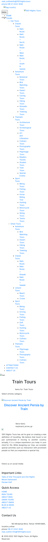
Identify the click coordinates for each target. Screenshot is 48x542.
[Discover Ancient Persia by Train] (16, 400)
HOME (8, 15)
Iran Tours (15, 21)
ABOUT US (10, 370)
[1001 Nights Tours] (32, 10)
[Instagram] (40, 464)
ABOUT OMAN (8, 502)
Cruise (22, 298)
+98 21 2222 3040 (15, 529)
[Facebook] (45, 464)
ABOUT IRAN (7, 497)
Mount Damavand (9, 479)
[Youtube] (38, 464)
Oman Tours (16, 224)
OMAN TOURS (8, 500)
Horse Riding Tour (22, 197)
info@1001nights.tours (16, 532)
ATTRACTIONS (12, 365)
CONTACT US (12, 368)
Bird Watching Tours (23, 85)
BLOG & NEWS (8, 505)
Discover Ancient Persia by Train (24, 407)
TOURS (9, 18)
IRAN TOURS (7, 494)
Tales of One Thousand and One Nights (18, 477)
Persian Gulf (7, 482)
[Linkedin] (43, 464)
